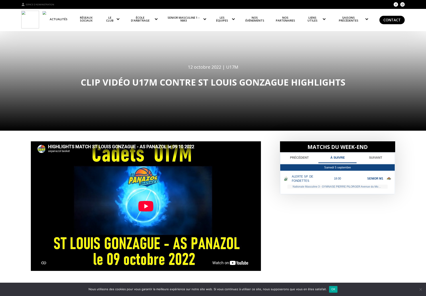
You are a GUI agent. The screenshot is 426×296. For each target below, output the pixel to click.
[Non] (420, 289)
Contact (392, 20)
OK (333, 289)
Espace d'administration (40, 4)
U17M (232, 67)
